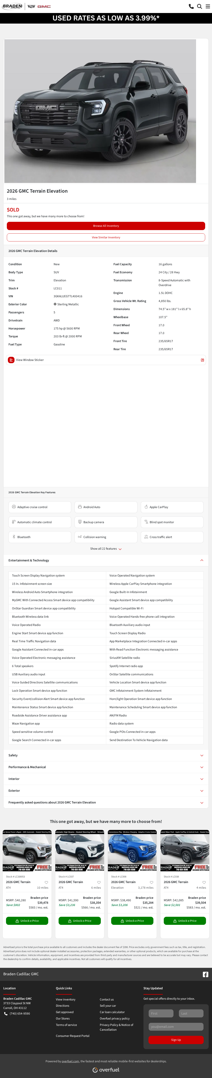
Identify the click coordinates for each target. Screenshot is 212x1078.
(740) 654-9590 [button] (20, 1013)
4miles (201, 887)
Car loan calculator (112, 1012)
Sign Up (176, 1040)
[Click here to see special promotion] (106, 18)
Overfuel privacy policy (115, 1018)
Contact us (107, 999)
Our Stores (63, 1018)
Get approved (64, 1012)
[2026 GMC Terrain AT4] (27, 850)
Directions (62, 1005)
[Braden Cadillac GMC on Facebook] (204, 974)
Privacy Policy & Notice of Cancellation (116, 1027)
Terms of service (66, 1025)
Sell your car (108, 1005)
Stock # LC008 (118, 877)
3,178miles (145, 887)
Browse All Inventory (106, 226)
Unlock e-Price (29, 921)
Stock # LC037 (66, 877)
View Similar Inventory (106, 237)
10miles (42, 887)
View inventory (65, 999)
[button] (191, 6)
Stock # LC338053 (15, 877)
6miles (96, 887)
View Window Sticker (30, 360)
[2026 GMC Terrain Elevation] (132, 850)
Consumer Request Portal (72, 1036)
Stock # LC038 (171, 877)
